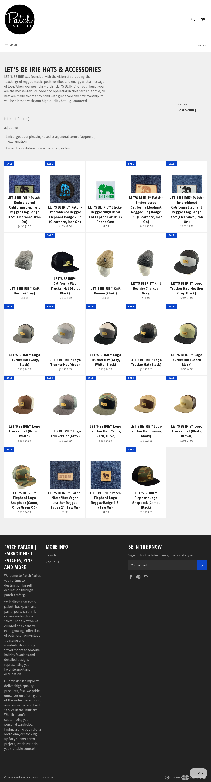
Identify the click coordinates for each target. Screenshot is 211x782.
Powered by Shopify (41, 777)
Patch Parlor (21, 777)
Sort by (182, 104)
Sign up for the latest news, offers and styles (161, 555)
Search (51, 555)
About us (52, 562)
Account (202, 45)
